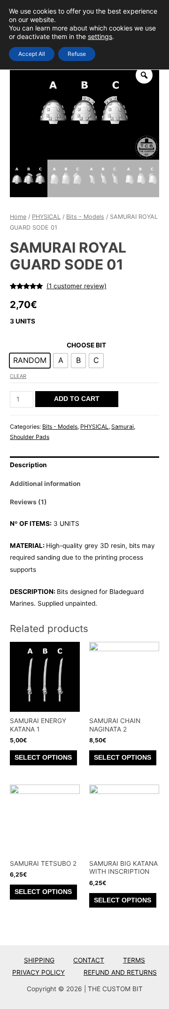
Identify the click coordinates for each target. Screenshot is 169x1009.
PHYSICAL (46, 216)
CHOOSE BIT (86, 345)
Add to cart (77, 398)
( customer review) (76, 286)
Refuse (77, 53)
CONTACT (88, 960)
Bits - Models (85, 216)
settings (100, 36)
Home (18, 216)
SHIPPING (39, 960)
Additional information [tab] (45, 483)
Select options (43, 757)
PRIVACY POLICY (38, 972)
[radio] (30, 361)
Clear (18, 376)
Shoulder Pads (29, 436)
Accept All (31, 53)
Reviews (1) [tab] (28, 502)
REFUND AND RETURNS (120, 972)
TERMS (134, 960)
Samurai (122, 426)
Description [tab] (28, 465)
